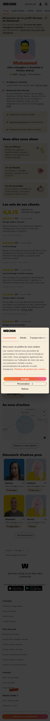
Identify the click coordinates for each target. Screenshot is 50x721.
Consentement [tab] (9, 338)
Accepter (25, 379)
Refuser (25, 389)
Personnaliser (23, 384)
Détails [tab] (23, 338)
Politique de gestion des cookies (30, 369)
